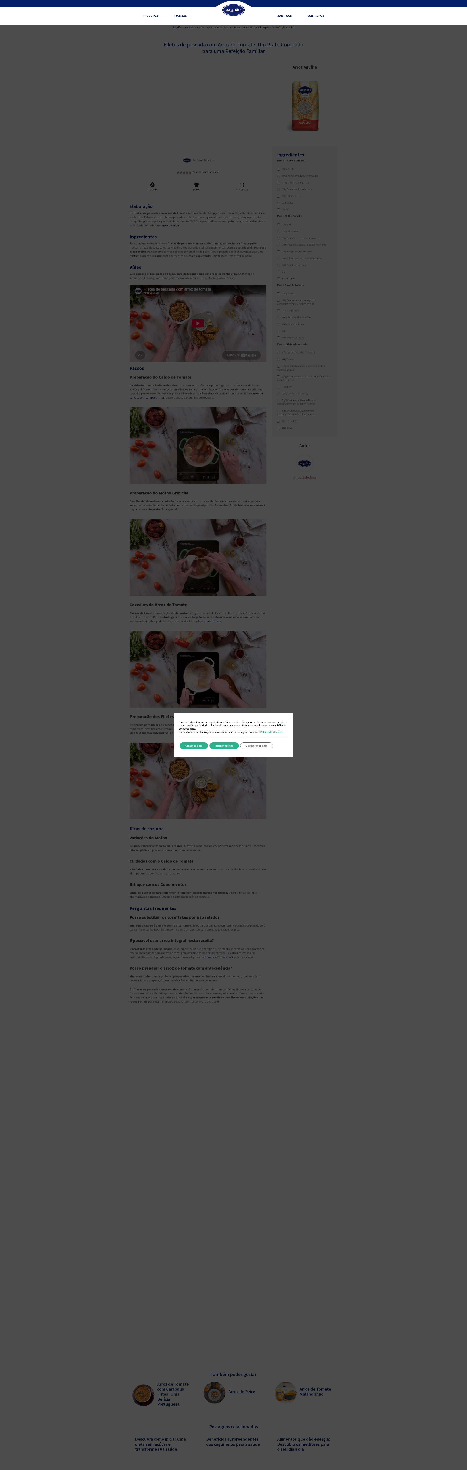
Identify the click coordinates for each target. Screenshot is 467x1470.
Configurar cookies (256, 745)
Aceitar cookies (193, 745)
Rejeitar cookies (224, 745)
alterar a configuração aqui (201, 731)
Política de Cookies (271, 731)
